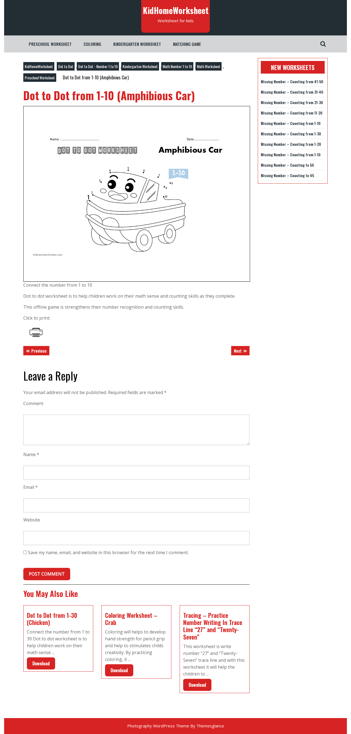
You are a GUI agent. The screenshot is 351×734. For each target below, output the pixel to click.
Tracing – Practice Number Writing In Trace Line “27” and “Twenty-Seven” (212, 626)
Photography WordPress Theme (158, 726)
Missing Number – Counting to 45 (287, 175)
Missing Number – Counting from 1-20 (291, 144)
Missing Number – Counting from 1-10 (291, 123)
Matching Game (187, 44)
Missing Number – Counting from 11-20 (291, 113)
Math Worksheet (208, 66)
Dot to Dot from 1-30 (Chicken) (52, 619)
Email (30, 487)
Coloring (92, 44)
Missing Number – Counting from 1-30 (291, 133)
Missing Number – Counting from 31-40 (292, 92)
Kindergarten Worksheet (137, 44)
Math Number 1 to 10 (177, 66)
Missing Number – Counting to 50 (287, 165)
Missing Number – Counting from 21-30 (292, 102)
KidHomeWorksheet (175, 10)
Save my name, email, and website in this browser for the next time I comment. (108, 552)
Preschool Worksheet (50, 44)
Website (31, 520)
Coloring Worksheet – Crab (131, 619)
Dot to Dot (65, 66)
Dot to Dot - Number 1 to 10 (98, 66)
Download (38, 662)
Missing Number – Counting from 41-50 (292, 81)
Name (31, 454)
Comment (33, 403)
